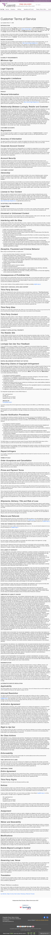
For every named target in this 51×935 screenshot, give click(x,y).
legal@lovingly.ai (4, 698)
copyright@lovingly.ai (7, 402)
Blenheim (5, 893)
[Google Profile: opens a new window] (47, 917)
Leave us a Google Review (42, 920)
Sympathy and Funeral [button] (29, 9)
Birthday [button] (19, 9)
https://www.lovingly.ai (26, 29)
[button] (47, 929)
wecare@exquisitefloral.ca (8, 921)
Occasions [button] (13, 9)
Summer (7, 9)
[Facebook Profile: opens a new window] (44, 917)
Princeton (32, 893)
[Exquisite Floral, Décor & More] (9, 5)
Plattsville (28, 893)
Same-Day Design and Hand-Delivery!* (10, 1)
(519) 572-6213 (6, 920)
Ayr (1, 893)
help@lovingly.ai (37, 284)
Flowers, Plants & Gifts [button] (41, 9)
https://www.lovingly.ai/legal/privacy (30, 43)
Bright (8, 893)
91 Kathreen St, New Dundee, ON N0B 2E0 (12, 918)
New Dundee (17, 893)
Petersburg (22, 893)
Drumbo (12, 893)
